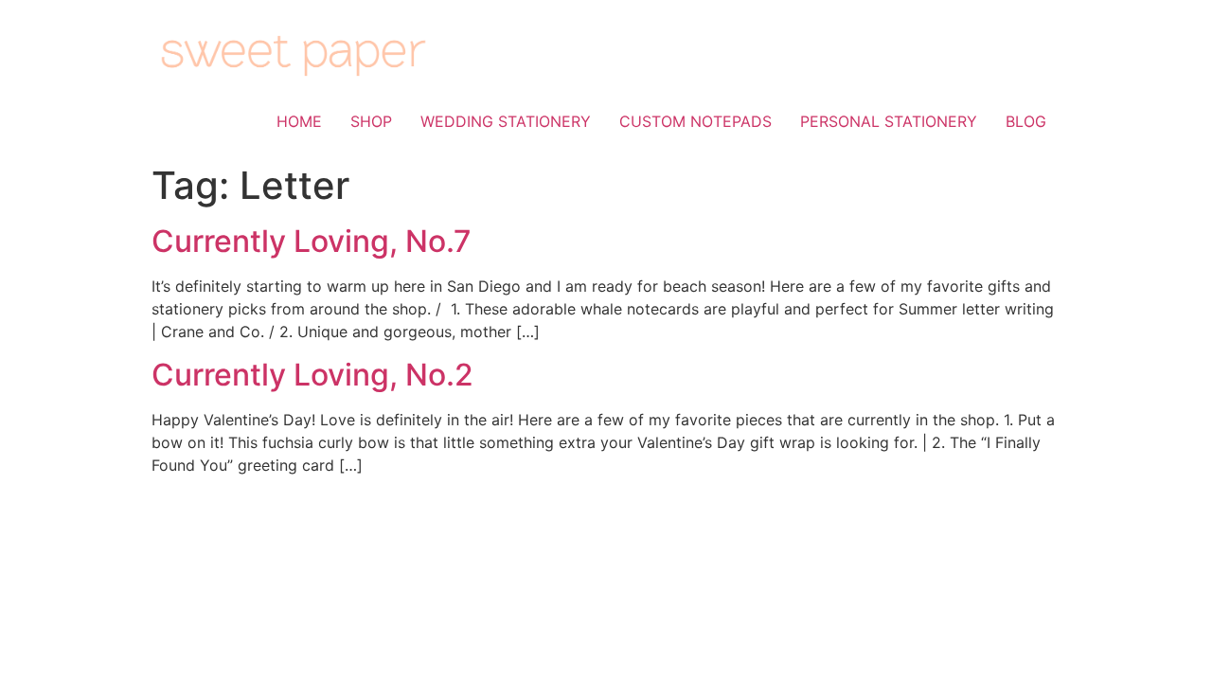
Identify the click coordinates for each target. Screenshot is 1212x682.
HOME (299, 121)
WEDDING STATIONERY (505, 121)
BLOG (1026, 121)
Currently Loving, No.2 (312, 374)
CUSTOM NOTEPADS (695, 121)
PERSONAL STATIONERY (888, 121)
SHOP (371, 121)
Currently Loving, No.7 (312, 241)
